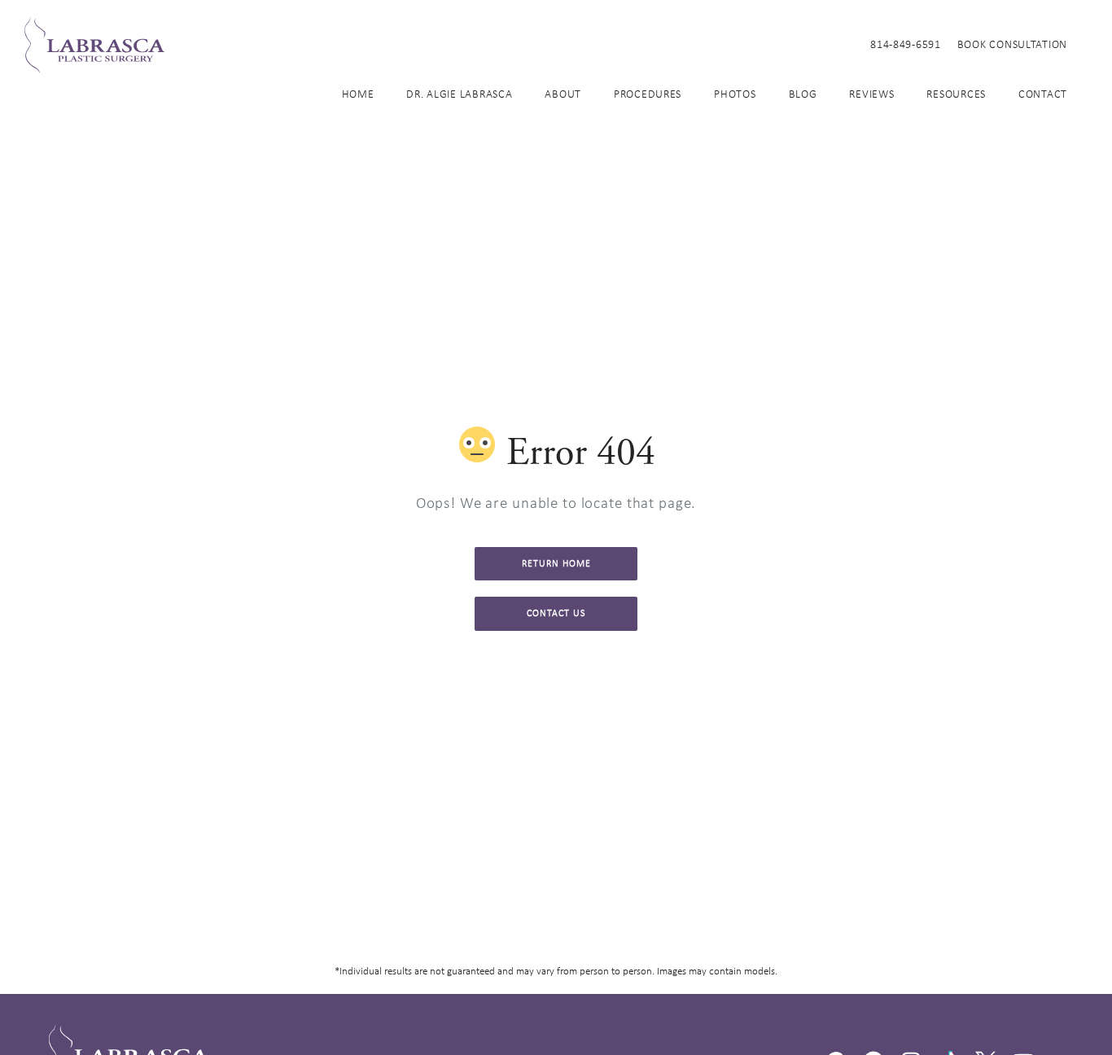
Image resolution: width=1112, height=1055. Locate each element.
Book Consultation (1012, 44)
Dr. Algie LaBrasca (459, 93)
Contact (1042, 93)
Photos (734, 93)
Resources (955, 93)
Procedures (647, 93)
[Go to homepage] (427, 44)
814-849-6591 (905, 44)
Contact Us (556, 613)
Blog (803, 93)
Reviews (871, 93)
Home (358, 93)
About (563, 93)
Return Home (556, 563)
